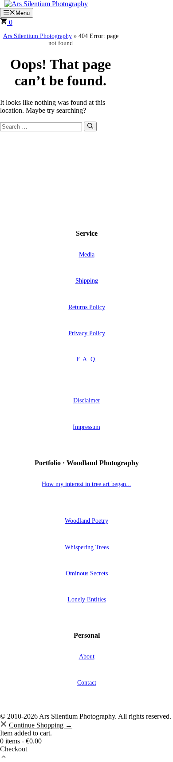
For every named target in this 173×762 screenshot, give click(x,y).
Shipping (86, 280)
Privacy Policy (86, 333)
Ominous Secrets (87, 573)
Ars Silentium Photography (37, 36)
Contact (86, 682)
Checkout (13, 749)
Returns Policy (86, 306)
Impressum (86, 426)
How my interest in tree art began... (86, 483)
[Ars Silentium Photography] (46, 4)
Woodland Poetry (86, 520)
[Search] (90, 126)
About (86, 656)
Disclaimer (86, 400)
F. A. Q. (86, 359)
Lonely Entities (86, 599)
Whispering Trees (87, 547)
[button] (3, 758)
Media (86, 254)
